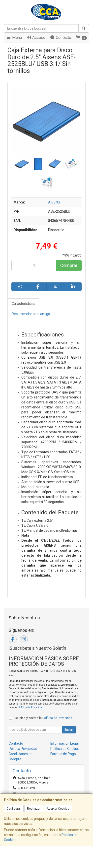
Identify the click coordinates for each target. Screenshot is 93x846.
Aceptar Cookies (58, 808)
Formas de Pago (63, 754)
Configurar (14, 808)
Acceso (38, 37)
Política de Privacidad (30, 707)
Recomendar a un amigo (31, 314)
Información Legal (64, 743)
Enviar (68, 729)
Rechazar (33, 808)
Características (23, 304)
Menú (16, 37)
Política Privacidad (23, 749)
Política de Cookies (65, 749)
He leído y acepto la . (43, 718)
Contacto (63, 37)
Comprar (68, 265)
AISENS (54, 202)
